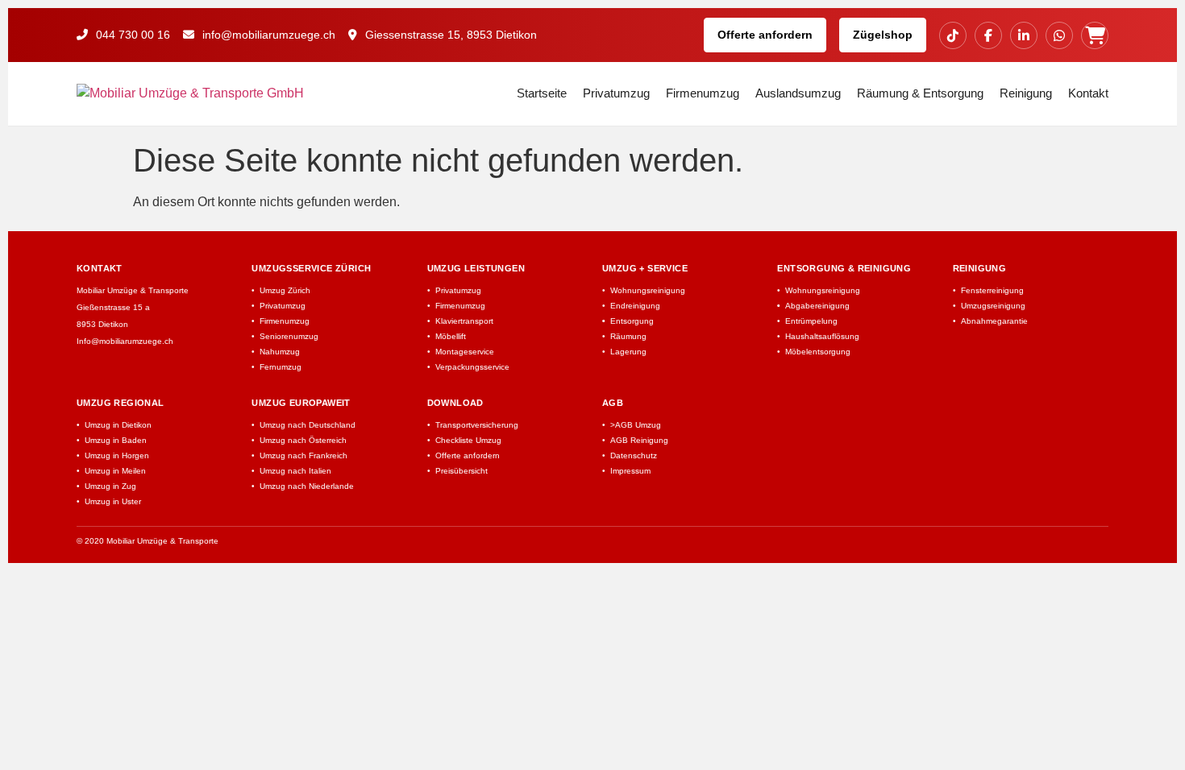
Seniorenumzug (289, 336)
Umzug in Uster (113, 501)
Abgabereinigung (817, 305)
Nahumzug (280, 351)
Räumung (628, 336)
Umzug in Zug (110, 486)
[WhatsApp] (1059, 35)
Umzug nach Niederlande (307, 486)
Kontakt (1088, 93)
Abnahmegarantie (994, 321)
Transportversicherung (476, 424)
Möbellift (450, 336)
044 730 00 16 (131, 34)
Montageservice (464, 351)
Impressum (630, 470)
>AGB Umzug (635, 424)
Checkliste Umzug (468, 440)
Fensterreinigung (992, 290)
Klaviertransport (464, 321)
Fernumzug (280, 366)
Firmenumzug (702, 93)
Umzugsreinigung (993, 305)
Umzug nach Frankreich (303, 455)
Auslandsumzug (798, 93)
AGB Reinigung (639, 440)
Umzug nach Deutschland (308, 424)
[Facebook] (988, 35)
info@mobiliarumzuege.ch (267, 34)
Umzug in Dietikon (118, 424)
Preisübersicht (461, 470)
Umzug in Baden (116, 440)
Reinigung (1026, 93)
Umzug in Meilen (115, 470)
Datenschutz (633, 455)
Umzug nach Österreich (303, 440)
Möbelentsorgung (817, 351)
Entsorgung (632, 321)
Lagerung (628, 351)
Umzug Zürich (285, 290)
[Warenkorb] (1094, 35)
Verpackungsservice (472, 366)
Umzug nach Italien (295, 470)
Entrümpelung (811, 321)
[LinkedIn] (1023, 35)
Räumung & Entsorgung (920, 93)
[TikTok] (953, 35)
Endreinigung (635, 305)
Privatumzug (616, 93)
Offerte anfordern (765, 34)
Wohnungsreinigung (647, 290)
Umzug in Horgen (117, 455)
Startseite (542, 93)
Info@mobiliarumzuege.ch (125, 341)
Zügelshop (883, 34)
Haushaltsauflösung (822, 336)
